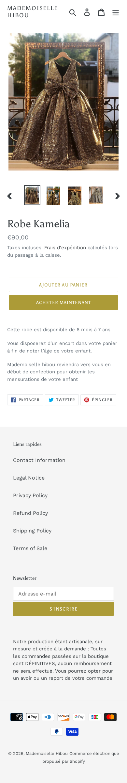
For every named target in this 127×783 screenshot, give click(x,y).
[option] (32, 195)
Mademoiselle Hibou (32, 12)
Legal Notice (29, 478)
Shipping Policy (32, 531)
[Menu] (115, 12)
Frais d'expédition (65, 248)
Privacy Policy (30, 495)
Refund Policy (30, 513)
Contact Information (39, 460)
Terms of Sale (30, 548)
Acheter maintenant (63, 302)
